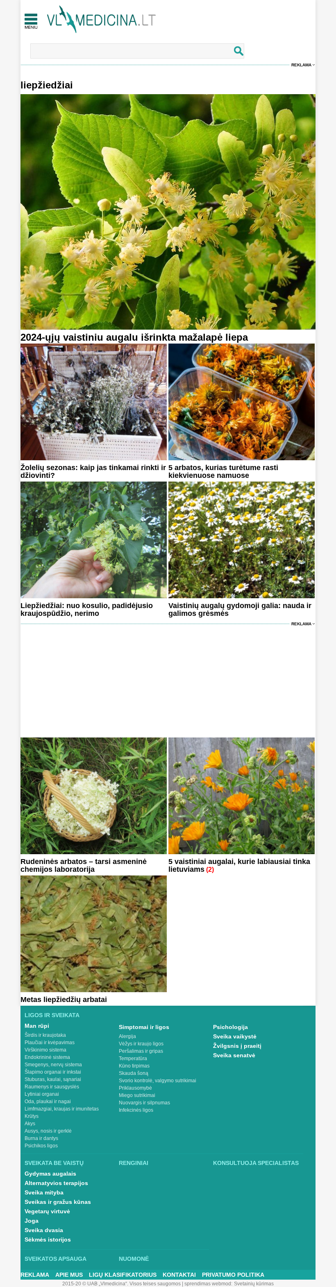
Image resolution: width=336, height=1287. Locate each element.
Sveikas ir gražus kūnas (58, 1202)
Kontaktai (179, 1274)
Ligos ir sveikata (52, 1015)
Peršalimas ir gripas (141, 1051)
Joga (32, 1220)
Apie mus (69, 1274)
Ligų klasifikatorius (123, 1274)
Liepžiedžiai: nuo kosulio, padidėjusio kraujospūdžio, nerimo (86, 609)
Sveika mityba (44, 1192)
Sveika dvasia (44, 1230)
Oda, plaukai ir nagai (48, 1101)
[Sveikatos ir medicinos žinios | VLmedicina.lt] (101, 19)
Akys (30, 1123)
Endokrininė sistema (47, 1057)
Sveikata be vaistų (54, 1163)
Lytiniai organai (42, 1094)
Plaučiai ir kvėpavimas (50, 1042)
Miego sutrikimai (137, 1095)
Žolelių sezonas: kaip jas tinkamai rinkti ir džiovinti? (93, 472)
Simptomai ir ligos (144, 1027)
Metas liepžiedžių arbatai (63, 999)
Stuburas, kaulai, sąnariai (53, 1079)
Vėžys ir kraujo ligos (141, 1044)
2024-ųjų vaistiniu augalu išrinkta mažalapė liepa (134, 337)
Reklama (301, 65)
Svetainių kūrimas (254, 1284)
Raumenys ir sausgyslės (52, 1087)
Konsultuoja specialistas (256, 1163)
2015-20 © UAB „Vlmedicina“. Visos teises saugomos (121, 1284)
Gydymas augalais (50, 1173)
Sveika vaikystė (235, 1036)
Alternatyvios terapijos (56, 1183)
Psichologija (230, 1027)
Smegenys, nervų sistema (53, 1065)
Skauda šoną (133, 1073)
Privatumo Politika (233, 1274)
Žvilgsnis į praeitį (237, 1046)
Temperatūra (133, 1058)
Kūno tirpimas (134, 1066)
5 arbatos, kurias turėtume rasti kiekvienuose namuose (223, 472)
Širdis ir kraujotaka (45, 1035)
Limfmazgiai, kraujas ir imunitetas (62, 1109)
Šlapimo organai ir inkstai (53, 1072)
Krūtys (32, 1116)
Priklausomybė (135, 1088)
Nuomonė (134, 1258)
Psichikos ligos (41, 1146)
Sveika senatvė (234, 1055)
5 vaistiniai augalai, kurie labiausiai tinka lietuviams (239, 865)
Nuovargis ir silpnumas (144, 1103)
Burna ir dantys (41, 1138)
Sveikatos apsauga (55, 1258)
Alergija (127, 1036)
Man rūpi (37, 1025)
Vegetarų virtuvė (47, 1211)
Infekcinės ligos (136, 1110)
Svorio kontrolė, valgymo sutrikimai (157, 1080)
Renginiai (133, 1163)
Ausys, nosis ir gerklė (48, 1131)
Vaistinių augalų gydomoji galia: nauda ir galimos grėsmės (239, 609)
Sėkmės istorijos (48, 1239)
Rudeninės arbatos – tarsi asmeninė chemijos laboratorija (83, 865)
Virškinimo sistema (45, 1050)
